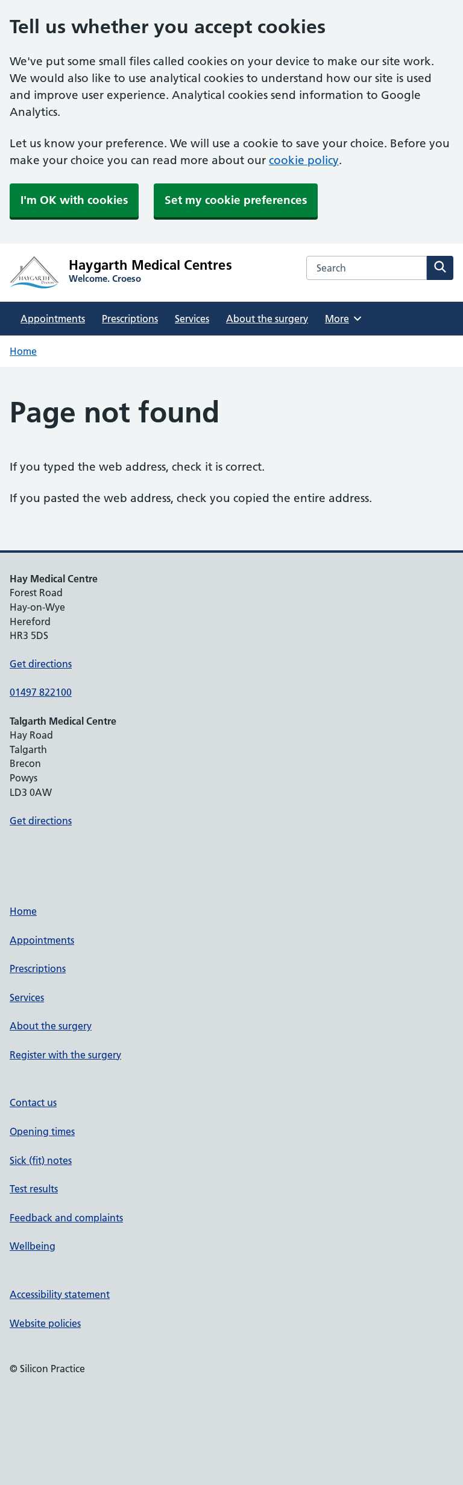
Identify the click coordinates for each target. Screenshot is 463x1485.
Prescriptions (130, 319)
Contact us (33, 1102)
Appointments (52, 319)
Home (23, 351)
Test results (34, 1189)
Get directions (41, 664)
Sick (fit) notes (41, 1160)
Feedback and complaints (66, 1218)
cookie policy (304, 160)
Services (192, 319)
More (341, 319)
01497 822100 (41, 692)
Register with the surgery (65, 1055)
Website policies (45, 1323)
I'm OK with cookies (74, 200)
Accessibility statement (60, 1294)
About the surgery (267, 319)
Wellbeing (32, 1246)
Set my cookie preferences (236, 200)
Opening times (42, 1131)
